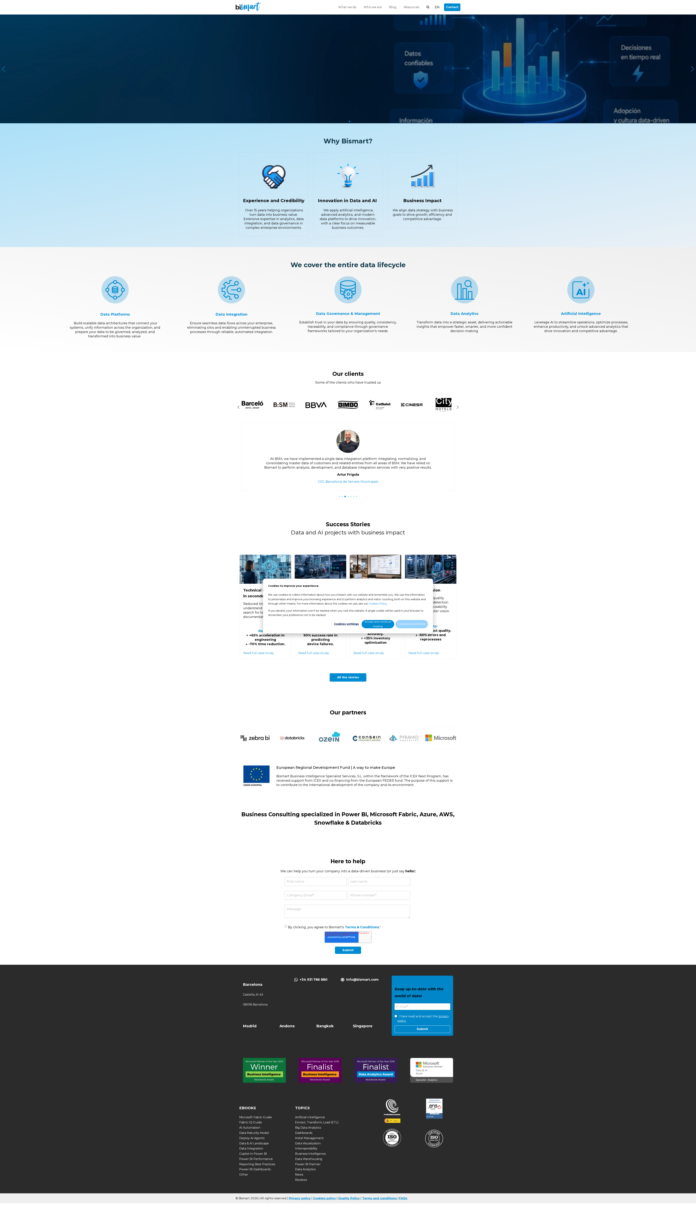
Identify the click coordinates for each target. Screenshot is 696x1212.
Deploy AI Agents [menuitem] (251, 1138)
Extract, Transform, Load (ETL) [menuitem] (317, 1122)
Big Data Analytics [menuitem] (308, 1127)
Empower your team (348, 86)
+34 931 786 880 (314, 980)
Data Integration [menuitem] (251, 1148)
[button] (343, 121)
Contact (452, 7)
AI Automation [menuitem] (249, 1127)
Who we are (373, 7)
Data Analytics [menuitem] (305, 1169)
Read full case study (258, 653)
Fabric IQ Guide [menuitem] (250, 1122)
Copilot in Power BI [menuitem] (253, 1153)
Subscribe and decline (411, 624)
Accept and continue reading (378, 624)
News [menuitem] (299, 1174)
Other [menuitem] (243, 1174)
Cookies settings (346, 624)
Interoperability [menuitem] (306, 1148)
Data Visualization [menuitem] (308, 1143)
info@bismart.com (362, 980)
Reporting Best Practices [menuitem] (257, 1164)
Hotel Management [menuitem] (309, 1138)
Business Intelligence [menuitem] (310, 1153)
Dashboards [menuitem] (303, 1133)
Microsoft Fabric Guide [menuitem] (255, 1117)
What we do (347, 7)
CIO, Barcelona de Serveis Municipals (348, 482)
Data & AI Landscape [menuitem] (254, 1143)
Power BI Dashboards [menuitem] (255, 1169)
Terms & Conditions (362, 927)
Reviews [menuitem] (301, 1180)
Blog (392, 7)
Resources (411, 7)
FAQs (403, 1198)
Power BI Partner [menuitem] (308, 1164)
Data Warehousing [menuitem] (308, 1159)
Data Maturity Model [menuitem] (254, 1133)
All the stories (348, 677)
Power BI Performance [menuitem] (256, 1159)
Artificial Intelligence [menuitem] (310, 1117)
